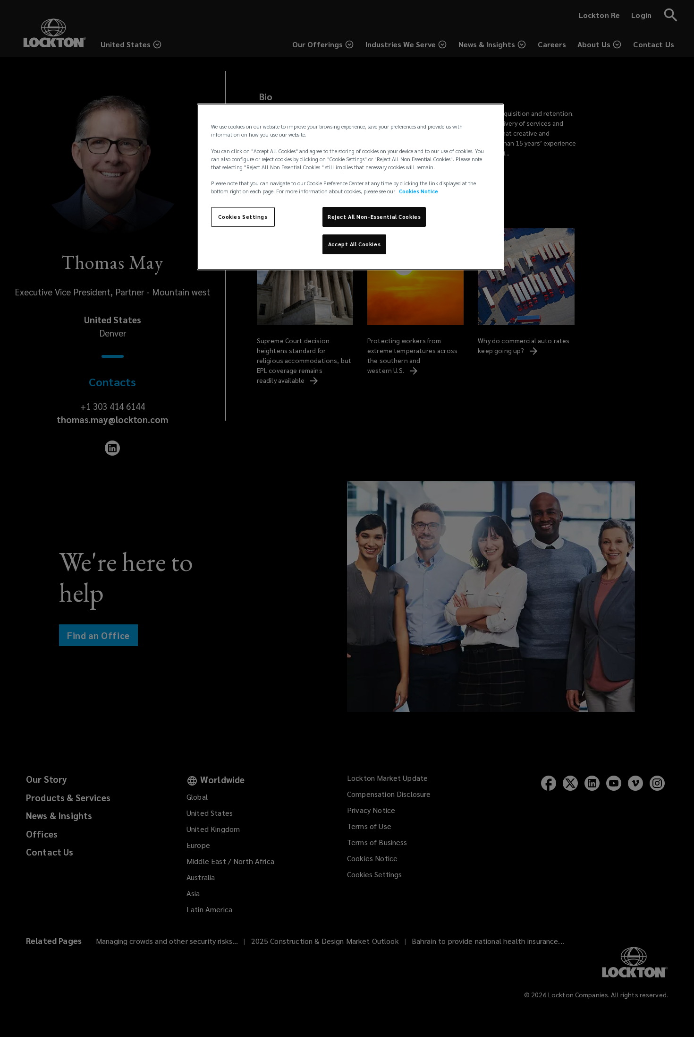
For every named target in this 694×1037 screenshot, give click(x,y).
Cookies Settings (242, 216)
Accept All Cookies (354, 244)
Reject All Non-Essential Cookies (374, 216)
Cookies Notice (418, 191)
